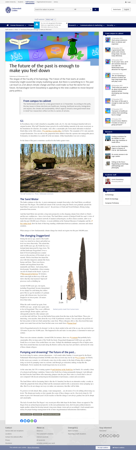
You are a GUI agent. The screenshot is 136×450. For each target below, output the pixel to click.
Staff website (9, 29)
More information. (34, 447)
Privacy (7, 440)
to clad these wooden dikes (53, 131)
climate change (26, 414)
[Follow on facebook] (104, 435)
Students (20, 2)
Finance (31, 25)
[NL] (117, 9)
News (16, 29)
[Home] (7, 25)
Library (56, 2)
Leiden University (10, 2)
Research (72, 25)
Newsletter (102, 431)
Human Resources (17, 25)
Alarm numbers (73, 431)
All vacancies (41, 440)
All (75, 9)
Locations (8, 434)
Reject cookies (119, 448)
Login (129, 2)
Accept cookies (103, 448)
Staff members (30, 2)
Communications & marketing (91, 25)
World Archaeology (111, 199)
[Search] (95, 9)
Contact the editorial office (14, 437)
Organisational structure (44, 2)
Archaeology (109, 195)
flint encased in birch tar (30, 274)
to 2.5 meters (80, 357)
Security (110, 25)
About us (40, 431)
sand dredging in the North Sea (62, 369)
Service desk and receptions (14, 431)
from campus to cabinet (51, 414)
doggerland (37, 414)
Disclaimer (8, 443)
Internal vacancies (42, 437)
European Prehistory (112, 203)
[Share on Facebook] (21, 420)
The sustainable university (45, 434)
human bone (72, 323)
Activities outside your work (46, 443)
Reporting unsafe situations (77, 434)
